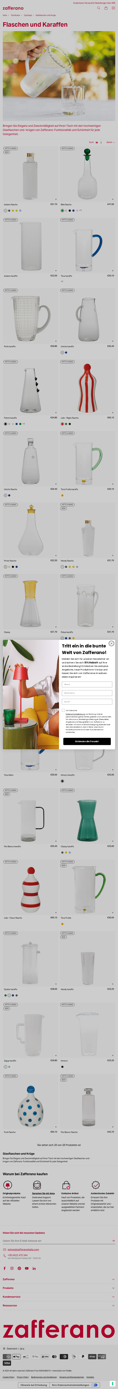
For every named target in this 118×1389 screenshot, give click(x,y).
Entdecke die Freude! (87, 741)
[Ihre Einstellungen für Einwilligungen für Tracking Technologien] (113, 1384)
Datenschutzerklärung (75, 714)
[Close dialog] (111, 643)
